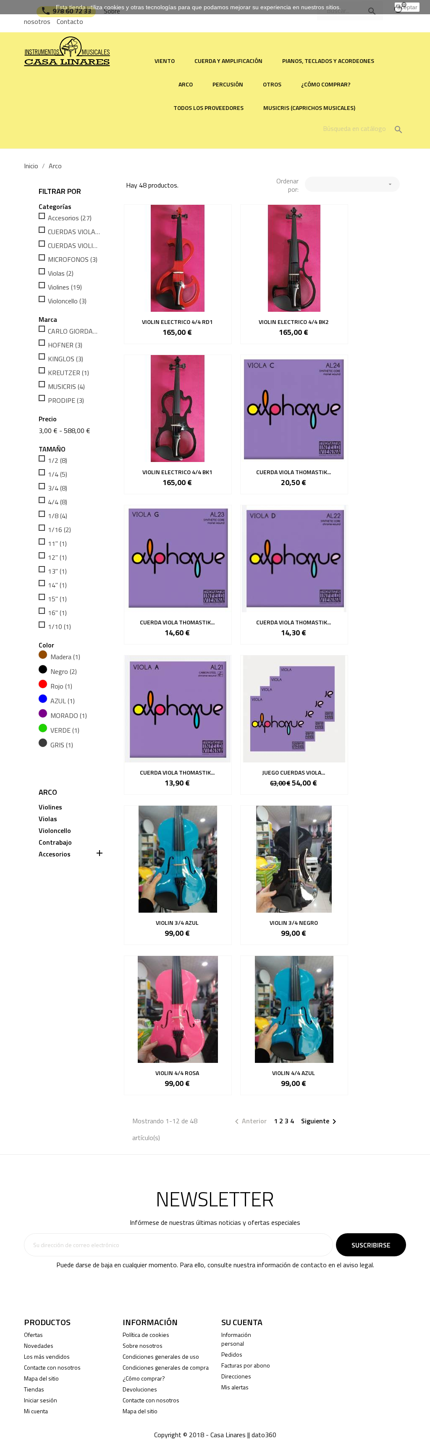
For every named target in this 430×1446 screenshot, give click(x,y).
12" (57, 557)
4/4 (57, 502)
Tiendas (34, 1389)
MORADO (68, 715)
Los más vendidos (47, 1356)
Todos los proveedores (208, 107)
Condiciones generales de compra (166, 1367)
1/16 (59, 529)
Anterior (249, 1122)
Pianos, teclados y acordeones (328, 60)
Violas (60, 273)
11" (57, 543)
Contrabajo (55, 842)
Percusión (227, 84)
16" (57, 612)
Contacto (70, 21)
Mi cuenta (36, 1411)
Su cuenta (241, 1322)
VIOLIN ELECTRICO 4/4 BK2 (294, 321)
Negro (63, 671)
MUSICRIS (66, 386)
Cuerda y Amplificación (228, 60)
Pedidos (231, 1354)
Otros (272, 84)
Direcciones (236, 1376)
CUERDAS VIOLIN (75, 245)
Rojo (61, 686)
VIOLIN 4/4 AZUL (293, 1072)
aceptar (407, 7)
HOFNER (65, 345)
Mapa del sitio (41, 1378)
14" (57, 585)
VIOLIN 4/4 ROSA (177, 1072)
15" (57, 599)
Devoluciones (140, 1389)
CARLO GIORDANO (75, 331)
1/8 (57, 516)
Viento (165, 60)
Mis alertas (235, 1387)
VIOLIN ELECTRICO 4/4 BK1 (177, 471)
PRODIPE (66, 400)
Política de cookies (146, 1334)
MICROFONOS (72, 259)
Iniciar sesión (40, 1400)
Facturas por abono (245, 1365)
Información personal (236, 1339)
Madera (65, 657)
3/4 (57, 488)
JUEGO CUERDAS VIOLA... (293, 772)
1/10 (59, 626)
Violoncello (67, 301)
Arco (185, 84)
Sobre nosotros (143, 1345)
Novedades (38, 1345)
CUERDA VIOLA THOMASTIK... (293, 471)
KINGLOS (65, 359)
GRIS (61, 745)
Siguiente (320, 1122)
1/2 (57, 460)
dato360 (264, 1435)
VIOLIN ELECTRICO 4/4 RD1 (177, 321)
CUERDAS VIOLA (75, 231)
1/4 (57, 474)
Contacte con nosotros (52, 1367)
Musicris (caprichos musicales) (309, 107)
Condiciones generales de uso (161, 1356)
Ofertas (33, 1334)
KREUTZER (68, 372)
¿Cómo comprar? (326, 84)
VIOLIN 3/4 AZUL (177, 922)
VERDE (64, 730)
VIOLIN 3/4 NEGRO (294, 922)
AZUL (62, 701)
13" (57, 571)
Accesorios (70, 218)
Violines (65, 287)
